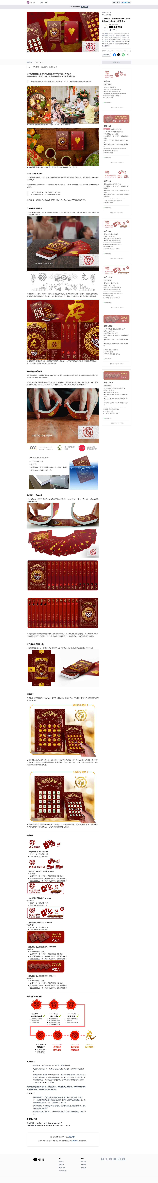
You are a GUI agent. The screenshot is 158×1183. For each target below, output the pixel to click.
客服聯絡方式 (53, 67)
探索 (41, 2)
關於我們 (83, 1162)
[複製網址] (127, 54)
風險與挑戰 (36, 67)
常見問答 (39, 62)
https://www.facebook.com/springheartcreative (53, 1125)
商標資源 (83, 1165)
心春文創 (108, 15)
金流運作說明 (62, 1170)
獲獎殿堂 (83, 1167)
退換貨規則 (44, 67)
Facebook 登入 (126, 2)
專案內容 (30, 62)
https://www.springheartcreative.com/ (48, 1123)
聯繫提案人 (107, 55)
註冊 (118, 2)
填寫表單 (75, 1141)
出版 (110, 12)
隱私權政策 (62, 1167)
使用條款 (61, 1165)
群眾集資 (104, 12)
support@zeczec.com (40, 1082)
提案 (46, 2)
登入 (114, 2)
